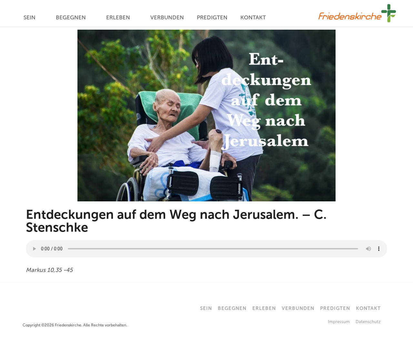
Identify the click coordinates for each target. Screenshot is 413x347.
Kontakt (253, 17)
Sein (29, 17)
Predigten (212, 17)
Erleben (118, 17)
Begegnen (71, 17)
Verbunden (167, 17)
